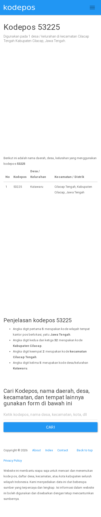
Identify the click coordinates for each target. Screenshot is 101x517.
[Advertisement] (50, 104)
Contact (62, 450)
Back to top (85, 450)
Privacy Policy (13, 460)
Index (49, 450)
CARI (50, 427)
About (36, 450)
